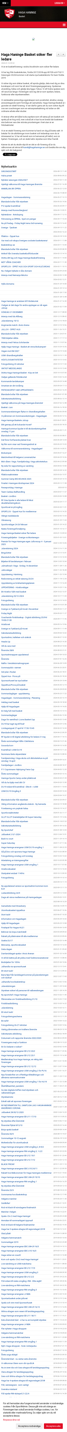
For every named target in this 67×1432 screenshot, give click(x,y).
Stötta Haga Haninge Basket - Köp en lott (19, 373)
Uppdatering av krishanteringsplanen (17, 583)
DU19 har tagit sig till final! (12, 724)
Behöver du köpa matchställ (13, 932)
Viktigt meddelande (10, 516)
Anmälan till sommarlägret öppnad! (17, 1220)
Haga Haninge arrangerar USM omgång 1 (19, 865)
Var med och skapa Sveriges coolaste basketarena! (24, 240)
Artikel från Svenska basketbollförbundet (19, 253)
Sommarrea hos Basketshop (14, 1194)
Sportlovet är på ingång (11, 507)
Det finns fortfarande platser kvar (16, 440)
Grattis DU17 (7, 940)
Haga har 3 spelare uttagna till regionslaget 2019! (23, 1229)
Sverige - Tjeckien (9, 227)
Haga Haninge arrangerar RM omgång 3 (19, 1290)
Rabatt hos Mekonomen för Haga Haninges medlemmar (26, 1173)
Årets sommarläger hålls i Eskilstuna (17, 741)
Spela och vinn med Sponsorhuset (16, 1303)
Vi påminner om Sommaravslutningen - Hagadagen (24, 416)
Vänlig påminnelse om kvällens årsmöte (19, 1029)
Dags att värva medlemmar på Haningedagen (21, 897)
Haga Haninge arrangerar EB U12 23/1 (18, 1055)
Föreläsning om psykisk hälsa (14, 808)
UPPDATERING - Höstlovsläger (14, 587)
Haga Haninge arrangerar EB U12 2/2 (17, 1277)
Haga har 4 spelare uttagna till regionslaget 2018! (23, 1380)
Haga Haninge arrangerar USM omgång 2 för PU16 (23, 1071)
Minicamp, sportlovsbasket (13, 945)
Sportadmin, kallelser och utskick (16, 637)
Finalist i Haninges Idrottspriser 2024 (17, 483)
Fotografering (7, 600)
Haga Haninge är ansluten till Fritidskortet (19, 301)
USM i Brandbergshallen (12, 355)
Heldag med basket (10, 702)
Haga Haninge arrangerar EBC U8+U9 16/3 (20, 1246)
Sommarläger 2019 (9, 1242)
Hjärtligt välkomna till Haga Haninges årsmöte (21, 184)
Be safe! (5, 1021)
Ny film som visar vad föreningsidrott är (18, 444)
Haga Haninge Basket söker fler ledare (18, 533)
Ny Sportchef (7, 830)
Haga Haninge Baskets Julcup (14, 420)
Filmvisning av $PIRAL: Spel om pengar (18, 219)
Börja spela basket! (10, 1129)
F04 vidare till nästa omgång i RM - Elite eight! (21, 1281)
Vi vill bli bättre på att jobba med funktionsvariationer (24, 958)
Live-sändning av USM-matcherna (16, 1264)
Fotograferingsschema (11, 1016)
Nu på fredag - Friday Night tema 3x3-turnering (22, 223)
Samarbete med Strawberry (13, 906)
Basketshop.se (8, 245)
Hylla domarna (7, 284)
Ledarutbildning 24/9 (10, 893)
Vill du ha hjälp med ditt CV (13, 782)
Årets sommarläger (10, 774)
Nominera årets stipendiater (13, 754)
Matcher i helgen (8, 1212)
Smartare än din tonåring (12, 386)
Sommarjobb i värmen (11, 667)
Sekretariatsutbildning (11, 399)
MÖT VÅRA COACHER (11, 262)
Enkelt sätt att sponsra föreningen (16, 1101)
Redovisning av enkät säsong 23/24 (17, 579)
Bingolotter (6, 553)
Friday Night (6, 613)
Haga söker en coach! (11, 1255)
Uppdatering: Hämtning (11, 574)
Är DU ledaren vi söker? (11, 1047)
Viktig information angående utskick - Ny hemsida (23, 804)
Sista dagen (6, 949)
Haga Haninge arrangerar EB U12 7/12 (18, 1160)
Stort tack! (5, 914)
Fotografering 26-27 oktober (14, 1025)
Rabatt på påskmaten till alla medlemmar (19, 936)
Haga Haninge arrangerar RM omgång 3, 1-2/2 (21, 1151)
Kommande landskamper (12, 381)
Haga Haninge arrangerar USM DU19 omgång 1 (22, 847)
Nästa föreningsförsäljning (13, 529)
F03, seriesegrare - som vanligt (15, 1385)
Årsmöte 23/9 (7, 1190)
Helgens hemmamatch (11, 1238)
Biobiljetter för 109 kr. (10, 962)
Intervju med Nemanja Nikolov (14, 275)
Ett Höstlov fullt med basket (13, 592)
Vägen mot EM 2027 (10, 351)
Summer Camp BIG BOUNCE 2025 (16, 479)
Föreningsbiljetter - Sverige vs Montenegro (20, 537)
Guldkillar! (5, 1203)
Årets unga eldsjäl (9, 1354)
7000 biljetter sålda (9, 338)
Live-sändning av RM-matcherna (15, 1285)
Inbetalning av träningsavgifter (14, 860)
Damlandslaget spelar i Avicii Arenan (17, 953)
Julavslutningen (8, 986)
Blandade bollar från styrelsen (14, 201)
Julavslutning (7, 1008)
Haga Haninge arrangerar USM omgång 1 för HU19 (24, 1082)
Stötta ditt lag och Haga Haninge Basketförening (23, 258)
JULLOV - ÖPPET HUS (10, 329)
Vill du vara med (8, 646)
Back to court (7, 839)
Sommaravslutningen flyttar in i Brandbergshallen (23, 412)
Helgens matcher (9, 1199)
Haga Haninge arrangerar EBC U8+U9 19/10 (20, 1177)
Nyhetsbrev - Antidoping (12, 214)
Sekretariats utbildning (11, 1034)
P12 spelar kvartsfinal (10, 206)
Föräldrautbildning (9, 1003)
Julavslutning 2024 (9, 548)
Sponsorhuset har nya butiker (14, 680)
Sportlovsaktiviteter (10, 813)
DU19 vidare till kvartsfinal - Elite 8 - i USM (19, 787)
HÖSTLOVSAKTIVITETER (12, 360)
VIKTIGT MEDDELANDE (11, 368)
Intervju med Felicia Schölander (15, 342)
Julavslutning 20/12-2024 (12, 596)
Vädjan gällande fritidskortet (14, 377)
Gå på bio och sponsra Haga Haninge (18, 852)
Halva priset (6, 175)
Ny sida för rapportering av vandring (17, 466)
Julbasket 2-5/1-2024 (10, 834)
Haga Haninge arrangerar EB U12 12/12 (18, 1066)
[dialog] (33, 1414)
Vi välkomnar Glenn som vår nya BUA (17, 1363)
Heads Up (5, 641)
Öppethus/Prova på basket (13, 685)
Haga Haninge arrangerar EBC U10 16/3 (18, 1251)
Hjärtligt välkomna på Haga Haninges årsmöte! (22, 403)
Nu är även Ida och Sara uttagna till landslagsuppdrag (25, 1367)
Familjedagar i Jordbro (11, 765)
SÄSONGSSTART (8, 171)
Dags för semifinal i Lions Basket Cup (18, 719)
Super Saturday (8, 843)
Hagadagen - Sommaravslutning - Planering (20, 698)
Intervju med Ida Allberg (11, 316)
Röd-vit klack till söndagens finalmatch (18, 1207)
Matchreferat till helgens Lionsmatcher (18, 457)
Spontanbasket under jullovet (14, 1298)
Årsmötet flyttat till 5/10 (11, 1125)
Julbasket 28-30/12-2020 (12, 1112)
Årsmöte (5, 659)
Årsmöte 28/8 (7, 650)
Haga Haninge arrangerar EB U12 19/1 (18, 1155)
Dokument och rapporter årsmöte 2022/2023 (21, 1038)
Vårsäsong (6, 520)
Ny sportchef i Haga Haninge (14, 995)
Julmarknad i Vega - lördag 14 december (19, 566)
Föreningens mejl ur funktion (14, 1042)
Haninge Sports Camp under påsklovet (18, 778)
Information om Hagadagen (13, 919)
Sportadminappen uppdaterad (15, 654)
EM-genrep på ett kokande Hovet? (16, 424)
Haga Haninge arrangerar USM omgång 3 (19, 1272)
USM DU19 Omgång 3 (11, 791)
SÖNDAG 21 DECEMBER (12, 312)
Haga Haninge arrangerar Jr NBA (15, 1294)
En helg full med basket (11, 711)
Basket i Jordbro (8, 496)
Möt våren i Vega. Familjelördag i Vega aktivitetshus (24, 461)
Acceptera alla (53, 1426)
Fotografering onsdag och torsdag (17, 856)
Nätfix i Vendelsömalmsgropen (15, 663)
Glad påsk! (6, 1233)
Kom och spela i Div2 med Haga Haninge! (19, 1259)
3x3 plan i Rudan (8, 672)
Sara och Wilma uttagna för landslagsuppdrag (22, 1376)
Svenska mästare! (9, 1389)
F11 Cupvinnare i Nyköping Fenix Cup (17, 769)
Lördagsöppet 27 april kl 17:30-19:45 (17, 728)
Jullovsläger (6, 570)
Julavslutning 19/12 (10, 321)
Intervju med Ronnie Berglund (14, 210)
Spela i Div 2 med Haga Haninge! (15, 1216)
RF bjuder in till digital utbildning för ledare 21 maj (23, 737)
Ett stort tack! (7, 971)
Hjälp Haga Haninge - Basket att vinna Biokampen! (23, 347)
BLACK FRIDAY (7, 1164)
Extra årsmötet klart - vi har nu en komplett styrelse (23, 1320)
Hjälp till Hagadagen (10, 706)
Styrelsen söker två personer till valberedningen (22, 990)
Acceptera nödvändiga (29, 1426)
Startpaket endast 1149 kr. (13, 873)
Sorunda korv (7, 745)
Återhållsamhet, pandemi (12, 1086)
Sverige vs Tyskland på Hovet (14, 629)
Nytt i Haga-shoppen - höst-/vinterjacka (18, 1346)
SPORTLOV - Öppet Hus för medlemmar (18, 511)
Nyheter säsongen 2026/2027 (14, 180)
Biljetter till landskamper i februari (16, 561)
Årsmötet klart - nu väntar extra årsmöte (18, 1359)
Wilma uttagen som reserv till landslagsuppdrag (22, 1311)
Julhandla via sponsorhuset (13, 966)
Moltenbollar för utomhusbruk (14, 1142)
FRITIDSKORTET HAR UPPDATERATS (17, 390)
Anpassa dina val (11, 1420)
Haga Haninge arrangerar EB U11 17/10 (18, 1116)
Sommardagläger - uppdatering (15, 693)
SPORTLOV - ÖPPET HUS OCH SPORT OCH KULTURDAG (25, 266)
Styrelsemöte (7, 1097)
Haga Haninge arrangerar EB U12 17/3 (18, 1268)
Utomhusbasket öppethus (13, 910)
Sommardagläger (9, 715)
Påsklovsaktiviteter (9, 474)
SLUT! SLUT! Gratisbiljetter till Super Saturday (21, 817)
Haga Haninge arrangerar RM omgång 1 (19, 1181)
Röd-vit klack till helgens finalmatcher (18, 1225)
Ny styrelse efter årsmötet (12, 1121)
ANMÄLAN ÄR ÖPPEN (11, 188)
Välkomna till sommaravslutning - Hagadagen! (22, 448)
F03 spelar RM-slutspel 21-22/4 (15, 1393)
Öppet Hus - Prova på (10, 676)
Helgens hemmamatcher (12, 1333)
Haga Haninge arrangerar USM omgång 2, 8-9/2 (22, 1147)
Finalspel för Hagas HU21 (12, 927)
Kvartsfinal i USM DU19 (11, 750)
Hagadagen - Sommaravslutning (15, 197)
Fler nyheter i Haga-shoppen (13, 1329)
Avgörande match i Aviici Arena (15, 325)
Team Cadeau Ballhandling (13, 492)
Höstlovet (5, 624)
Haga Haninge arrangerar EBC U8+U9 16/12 (20, 1307)
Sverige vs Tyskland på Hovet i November (19, 609)
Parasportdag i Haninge (11, 487)
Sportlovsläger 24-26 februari (14, 524)
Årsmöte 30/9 (7, 1134)
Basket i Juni (7, 407)
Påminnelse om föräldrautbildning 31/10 (19, 999)
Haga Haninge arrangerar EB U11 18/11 (18, 1316)
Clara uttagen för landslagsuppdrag (17, 1372)
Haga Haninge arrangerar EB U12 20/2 (18, 1051)
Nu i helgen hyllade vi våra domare (16, 271)
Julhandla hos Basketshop (13, 982)
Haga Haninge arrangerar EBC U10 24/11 (19, 1168)
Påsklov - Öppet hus (10, 236)
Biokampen (6, 453)
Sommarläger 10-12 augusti (13, 1138)
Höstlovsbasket (8, 869)
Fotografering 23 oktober (12, 364)
